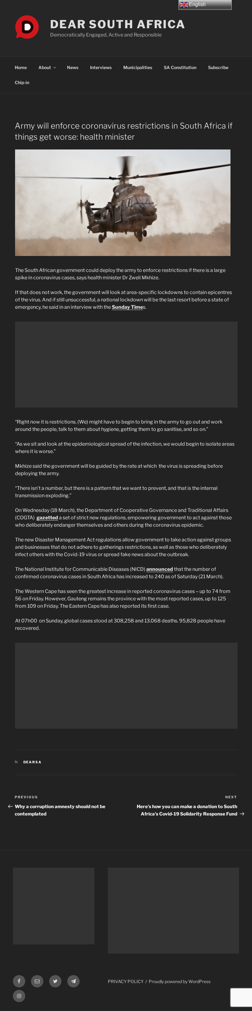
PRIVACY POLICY (126, 981)
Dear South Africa (118, 24)
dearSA (32, 762)
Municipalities (137, 67)
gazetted (47, 518)
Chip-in (22, 82)
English (197, 4)
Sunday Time (127, 307)
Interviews (101, 67)
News (72, 67)
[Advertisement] (126, 365)
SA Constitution (180, 67)
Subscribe (218, 67)
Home (21, 67)
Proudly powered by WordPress (180, 981)
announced (159, 569)
